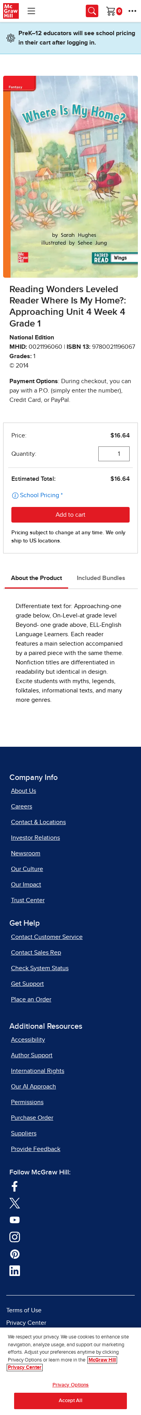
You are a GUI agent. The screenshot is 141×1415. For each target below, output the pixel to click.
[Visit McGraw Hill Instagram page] (14, 1236)
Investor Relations (35, 838)
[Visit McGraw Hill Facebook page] (14, 1186)
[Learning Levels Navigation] (31, 11)
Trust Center (28, 900)
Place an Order (31, 999)
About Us (23, 791)
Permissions (27, 1102)
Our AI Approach (33, 1086)
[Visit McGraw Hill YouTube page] (14, 1220)
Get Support (27, 984)
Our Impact (26, 884)
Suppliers (23, 1133)
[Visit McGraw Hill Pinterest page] (14, 1254)
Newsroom (25, 853)
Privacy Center (26, 1323)
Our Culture (27, 869)
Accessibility (28, 1040)
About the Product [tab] (36, 578)
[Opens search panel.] (92, 11)
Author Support (31, 1055)
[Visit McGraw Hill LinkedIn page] (14, 1270)
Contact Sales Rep (36, 952)
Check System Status (40, 968)
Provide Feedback (35, 1149)
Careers (21, 806)
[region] (70, 1371)
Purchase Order (32, 1118)
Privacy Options (70, 1385)
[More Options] (132, 10)
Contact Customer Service (47, 937)
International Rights (37, 1071)
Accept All (70, 1400)
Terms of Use (24, 1310)
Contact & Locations (38, 822)
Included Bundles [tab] (101, 578)
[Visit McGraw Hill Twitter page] (14, 1203)
